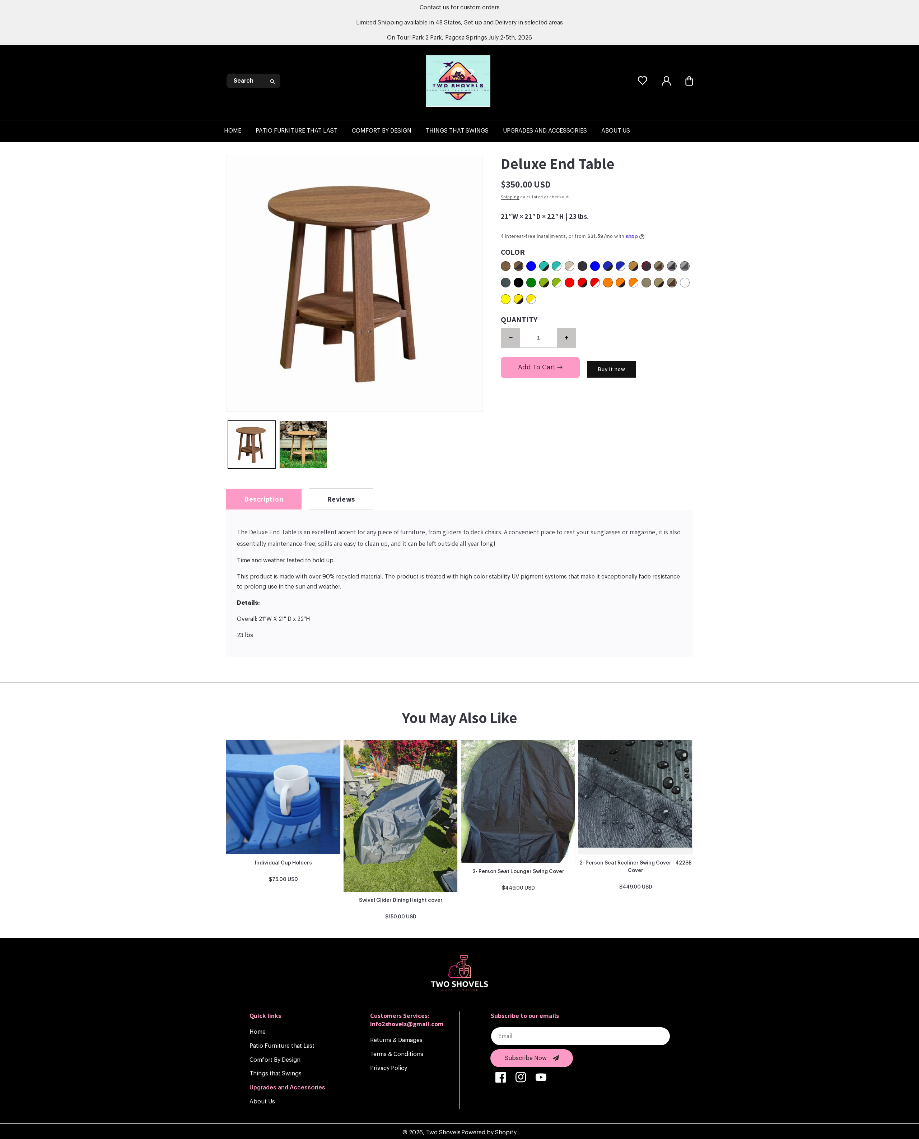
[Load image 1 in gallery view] (252, 445)
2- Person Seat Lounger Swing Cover (518, 871)
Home (257, 1032)
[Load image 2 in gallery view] (303, 445)
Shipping (510, 196)
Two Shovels (443, 1132)
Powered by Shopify (489, 1132)
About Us (262, 1102)
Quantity (519, 319)
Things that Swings (275, 1073)
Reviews (341, 499)
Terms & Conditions (396, 1054)
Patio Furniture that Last (281, 1046)
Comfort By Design (274, 1060)
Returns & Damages (396, 1040)
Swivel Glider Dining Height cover (401, 900)
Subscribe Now (526, 1058)
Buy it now (611, 369)
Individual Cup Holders (283, 863)
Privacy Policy (388, 1068)
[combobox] (253, 81)
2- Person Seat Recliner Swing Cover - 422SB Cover (635, 867)
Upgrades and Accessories (287, 1087)
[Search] (272, 81)
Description (264, 499)
